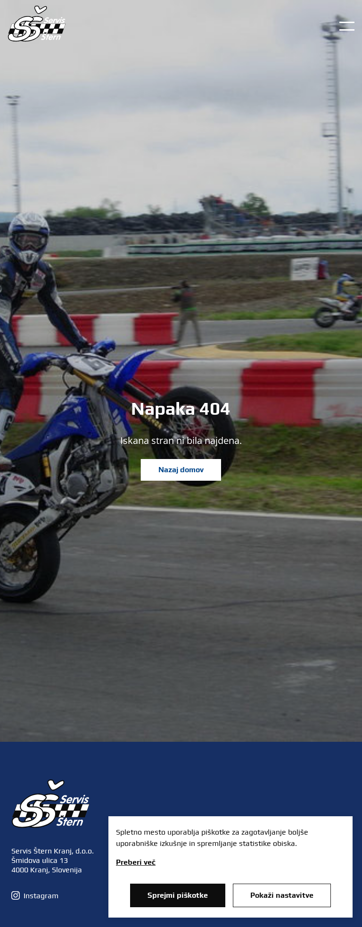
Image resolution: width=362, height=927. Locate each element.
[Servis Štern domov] (37, 39)
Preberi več (136, 862)
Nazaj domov (181, 469)
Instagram (41, 895)
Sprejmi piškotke (178, 895)
